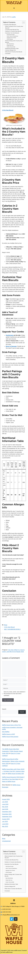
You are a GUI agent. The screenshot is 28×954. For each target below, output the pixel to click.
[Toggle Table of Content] (22, 22)
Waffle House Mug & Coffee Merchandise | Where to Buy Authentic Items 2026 (13, 761)
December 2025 (6, 811)
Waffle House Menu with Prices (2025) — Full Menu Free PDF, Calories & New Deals (13, 771)
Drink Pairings (10, 39)
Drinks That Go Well (11, 46)
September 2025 (7, 816)
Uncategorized (6, 841)
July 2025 (5, 821)
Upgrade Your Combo (11, 37)
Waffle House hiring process (10, 736)
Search (4, 709)
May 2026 (5, 806)
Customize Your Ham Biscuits (12, 33)
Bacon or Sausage (11, 346)
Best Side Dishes (10, 43)
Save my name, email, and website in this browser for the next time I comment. (14, 693)
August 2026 (6, 799)
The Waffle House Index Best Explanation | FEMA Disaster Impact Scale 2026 (12, 751)
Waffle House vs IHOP (8, 734)
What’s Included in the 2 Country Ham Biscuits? (14, 27)
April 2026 (5, 809)
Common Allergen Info (10, 50)
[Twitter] (11, 919)
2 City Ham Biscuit (7, 110)
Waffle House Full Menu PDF (16, 773)
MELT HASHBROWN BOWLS (12, 629)
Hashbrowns (10, 335)
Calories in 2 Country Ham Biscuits (13, 31)
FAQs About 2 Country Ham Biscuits (13, 51)
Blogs (5, 625)
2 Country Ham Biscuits (10, 24)
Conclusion (7, 53)
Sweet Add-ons (10, 45)
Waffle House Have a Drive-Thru (11, 725)
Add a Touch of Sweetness (12, 36)
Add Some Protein (10, 34)
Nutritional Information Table (12, 48)
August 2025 (6, 819)
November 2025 (6, 814)
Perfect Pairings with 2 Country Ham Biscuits (13, 41)
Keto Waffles (5, 731)
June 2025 (5, 824)
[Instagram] (15, 919)
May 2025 (5, 826)
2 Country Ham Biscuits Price (12, 29)
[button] (14, 8)
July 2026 (5, 802)
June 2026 (5, 804)
